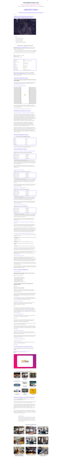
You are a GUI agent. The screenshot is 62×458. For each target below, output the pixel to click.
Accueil (26, 8)
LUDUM (19, 434)
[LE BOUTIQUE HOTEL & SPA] (31, 450)
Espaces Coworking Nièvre (40, 12)
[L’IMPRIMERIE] (33, 391)
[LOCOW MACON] (17, 391)
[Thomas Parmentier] (16, 418)
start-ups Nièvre (22, 84)
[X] (38, 14)
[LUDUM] (19, 430)
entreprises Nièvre (16, 84)
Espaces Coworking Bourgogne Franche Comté (30, 12)
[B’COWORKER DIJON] (17, 383)
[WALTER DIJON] (17, 375)
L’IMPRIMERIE (33, 394)
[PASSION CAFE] (19, 440)
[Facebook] (37, 14)
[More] (43, 14)
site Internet (21, 226)
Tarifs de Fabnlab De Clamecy (19, 40)
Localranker (22, 310)
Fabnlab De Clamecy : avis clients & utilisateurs (21, 42)
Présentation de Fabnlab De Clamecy (20, 38)
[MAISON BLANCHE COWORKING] (25, 375)
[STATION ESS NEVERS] (33, 383)
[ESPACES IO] (25, 391)
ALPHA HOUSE (31, 434)
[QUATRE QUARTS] (33, 375)
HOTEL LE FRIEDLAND (42, 434)
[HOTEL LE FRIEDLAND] (43, 430)
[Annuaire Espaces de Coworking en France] (31, 2)
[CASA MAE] (31, 440)
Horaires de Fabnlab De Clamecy (19, 39)
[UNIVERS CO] (25, 383)
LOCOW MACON (17, 394)
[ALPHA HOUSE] (31, 430)
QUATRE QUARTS (33, 378)
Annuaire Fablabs (29, 8)
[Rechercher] (47, 0)
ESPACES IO (25, 394)
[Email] (41, 14)
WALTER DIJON (17, 378)
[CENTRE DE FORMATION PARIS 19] (43, 440)
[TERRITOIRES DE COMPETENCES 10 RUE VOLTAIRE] (43, 450)
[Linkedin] (40, 14)
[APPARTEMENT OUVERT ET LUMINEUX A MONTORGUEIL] (19, 450)
